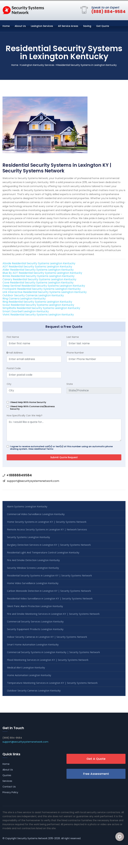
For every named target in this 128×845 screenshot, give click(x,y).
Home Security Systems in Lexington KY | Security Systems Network (46, 521)
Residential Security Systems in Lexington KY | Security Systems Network (49, 575)
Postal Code (14, 368)
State (69, 384)
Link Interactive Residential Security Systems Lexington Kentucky (44, 292)
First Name (13, 337)
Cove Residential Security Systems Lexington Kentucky (38, 282)
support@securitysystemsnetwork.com (33, 481)
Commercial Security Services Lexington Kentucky (35, 621)
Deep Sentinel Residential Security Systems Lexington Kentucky (43, 286)
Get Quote (102, 26)
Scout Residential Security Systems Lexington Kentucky (38, 305)
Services (7, 781)
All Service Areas (68, 26)
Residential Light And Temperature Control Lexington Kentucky (43, 552)
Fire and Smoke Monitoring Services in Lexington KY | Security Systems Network (53, 613)
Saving (87, 26)
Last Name (72, 337)
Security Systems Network (32, 838)
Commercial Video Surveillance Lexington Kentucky (36, 514)
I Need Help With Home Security (28, 402)
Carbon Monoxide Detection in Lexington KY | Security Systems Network (49, 590)
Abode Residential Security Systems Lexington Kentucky (38, 263)
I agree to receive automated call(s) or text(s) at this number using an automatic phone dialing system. (61, 447)
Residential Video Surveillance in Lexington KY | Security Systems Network (49, 598)
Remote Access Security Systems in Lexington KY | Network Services (47, 529)
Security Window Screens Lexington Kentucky (33, 567)
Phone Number (75, 352)
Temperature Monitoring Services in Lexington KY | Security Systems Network (52, 682)
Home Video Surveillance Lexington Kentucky (32, 583)
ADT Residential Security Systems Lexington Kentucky (37, 266)
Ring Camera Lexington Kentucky (24, 298)
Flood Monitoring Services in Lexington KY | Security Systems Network (47, 659)
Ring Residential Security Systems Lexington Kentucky (37, 302)
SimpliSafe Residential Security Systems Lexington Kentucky (41, 308)
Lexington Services (42, 26)
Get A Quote (96, 759)
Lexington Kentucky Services (37, 65)
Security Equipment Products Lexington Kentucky (35, 629)
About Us (20, 26)
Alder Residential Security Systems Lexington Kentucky (38, 270)
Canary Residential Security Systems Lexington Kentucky (39, 279)
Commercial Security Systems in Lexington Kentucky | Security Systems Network (53, 652)
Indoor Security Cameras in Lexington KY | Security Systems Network (47, 636)
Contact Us (9, 786)
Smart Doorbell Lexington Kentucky (25, 311)
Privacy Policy (10, 792)
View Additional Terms (40, 449)
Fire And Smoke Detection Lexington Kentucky (33, 560)
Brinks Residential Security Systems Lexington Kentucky (38, 276)
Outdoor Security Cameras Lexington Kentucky (33, 295)
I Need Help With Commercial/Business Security (32, 407)
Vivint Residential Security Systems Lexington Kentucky (38, 314)
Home (6, 26)
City (9, 384)
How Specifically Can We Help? (24, 415)
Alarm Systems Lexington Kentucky (27, 506)
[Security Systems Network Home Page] (23, 10)
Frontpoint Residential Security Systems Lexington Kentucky (41, 289)
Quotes (6, 775)
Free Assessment (96, 774)
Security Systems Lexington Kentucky (28, 537)
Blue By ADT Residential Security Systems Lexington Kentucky (42, 273)
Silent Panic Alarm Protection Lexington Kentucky (35, 606)
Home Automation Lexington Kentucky (29, 675)
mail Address (15, 352)
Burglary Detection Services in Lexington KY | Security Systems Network (49, 544)
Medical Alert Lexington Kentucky (26, 667)
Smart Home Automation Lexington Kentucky (33, 644)
